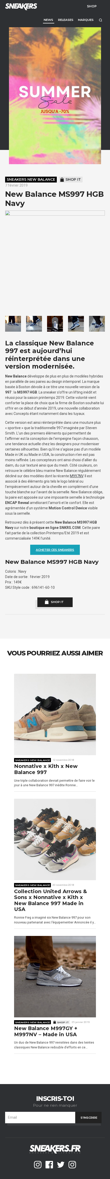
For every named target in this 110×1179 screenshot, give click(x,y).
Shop (92, 6)
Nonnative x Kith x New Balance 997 (46, 769)
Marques (86, 20)
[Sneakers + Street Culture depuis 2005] (20, 6)
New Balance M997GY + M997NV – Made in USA (45, 1031)
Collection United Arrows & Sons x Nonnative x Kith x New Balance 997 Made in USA (50, 901)
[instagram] (38, 1165)
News (48, 20)
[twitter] (61, 1165)
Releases (65, 20)
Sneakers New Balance (31, 179)
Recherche (100, 20)
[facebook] (49, 1165)
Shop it (73, 179)
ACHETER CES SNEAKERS (55, 550)
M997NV (76, 476)
